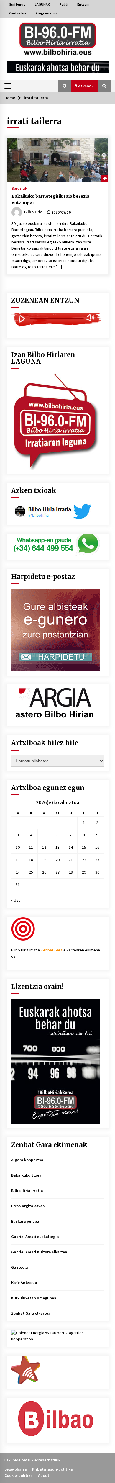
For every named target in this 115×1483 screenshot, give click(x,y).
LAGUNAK (42, 4)
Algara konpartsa (27, 1159)
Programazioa (47, 13)
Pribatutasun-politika (52, 1469)
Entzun (83, 4)
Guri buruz (17, 4)
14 (71, 847)
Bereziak (19, 188)
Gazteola (19, 1267)
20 (57, 859)
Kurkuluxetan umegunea (33, 1298)
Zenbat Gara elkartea (30, 1313)
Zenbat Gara (52, 950)
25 (31, 872)
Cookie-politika (18, 1475)
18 (31, 859)
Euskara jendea (25, 1221)
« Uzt (15, 900)
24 (18, 872)
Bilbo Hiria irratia (27, 1190)
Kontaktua (17, 13)
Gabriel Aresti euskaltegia (35, 1236)
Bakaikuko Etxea (26, 1175)
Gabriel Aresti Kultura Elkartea (39, 1252)
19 (44, 859)
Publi (64, 4)
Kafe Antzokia (24, 1282)
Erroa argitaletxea (28, 1206)
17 (18, 859)
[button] (64, 86)
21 (71, 859)
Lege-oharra (15, 1469)
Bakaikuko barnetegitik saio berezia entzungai (50, 199)
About (43, 1475)
